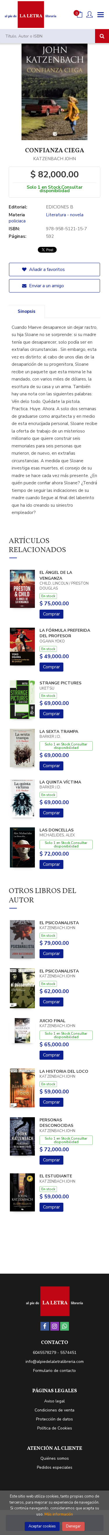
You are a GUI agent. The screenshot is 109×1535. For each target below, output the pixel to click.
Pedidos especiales (54, 1467)
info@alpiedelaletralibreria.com (55, 1361)
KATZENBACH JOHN (54, 159)
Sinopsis (26, 311)
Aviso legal (54, 1401)
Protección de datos (54, 1419)
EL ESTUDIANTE (56, 1176)
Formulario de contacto (54, 1370)
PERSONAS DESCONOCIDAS (56, 1123)
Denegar (73, 1526)
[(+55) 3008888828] (64, 1326)
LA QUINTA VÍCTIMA (60, 782)
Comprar (51, 614)
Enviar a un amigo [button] (46, 286)
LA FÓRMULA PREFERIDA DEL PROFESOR (65, 633)
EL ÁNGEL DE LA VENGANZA (56, 575)
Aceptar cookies (42, 1526)
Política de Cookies (54, 1428)
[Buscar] (102, 36)
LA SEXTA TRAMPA (59, 731)
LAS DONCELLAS (57, 830)
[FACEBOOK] (44, 1326)
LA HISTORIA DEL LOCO (64, 1071)
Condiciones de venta (54, 1410)
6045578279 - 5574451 (54, 1352)
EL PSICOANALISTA (59, 923)
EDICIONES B (59, 207)
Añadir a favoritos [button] (46, 269)
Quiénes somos (54, 1458)
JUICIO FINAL (52, 1021)
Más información (58, 1514)
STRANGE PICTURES (60, 683)
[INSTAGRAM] (54, 1326)
